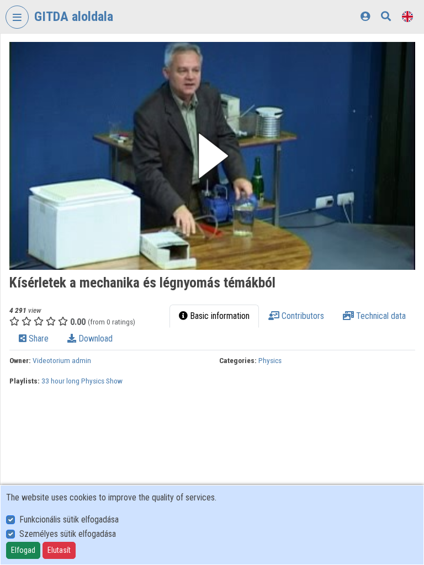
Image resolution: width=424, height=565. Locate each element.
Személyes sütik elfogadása (67, 534)
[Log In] (365, 16)
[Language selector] (407, 16)
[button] (212, 156)
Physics (270, 360)
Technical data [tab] (380, 316)
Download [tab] (94, 338)
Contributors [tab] (301, 316)
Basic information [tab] (219, 316)
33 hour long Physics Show (82, 380)
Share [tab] (37, 338)
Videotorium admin (62, 360)
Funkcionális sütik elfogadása (69, 519)
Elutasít (59, 550)
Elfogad (23, 550)
